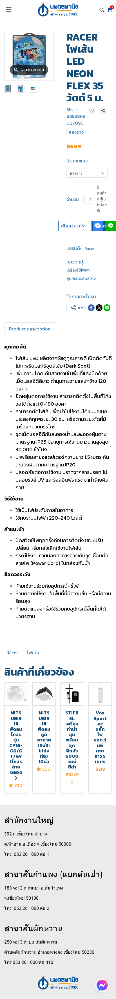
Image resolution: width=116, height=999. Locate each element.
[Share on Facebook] (91, 307)
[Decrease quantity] (85, 199)
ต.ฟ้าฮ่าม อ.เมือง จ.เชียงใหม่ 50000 (37, 844)
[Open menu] (8, 9)
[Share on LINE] (107, 307)
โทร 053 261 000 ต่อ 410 (28, 962)
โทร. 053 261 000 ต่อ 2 (26, 908)
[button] (102, 10)
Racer (89, 249)
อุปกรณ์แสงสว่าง (81, 278)
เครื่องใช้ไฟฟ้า (78, 270)
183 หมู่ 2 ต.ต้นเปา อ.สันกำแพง (33, 888)
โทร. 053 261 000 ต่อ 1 (26, 854)
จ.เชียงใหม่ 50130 (21, 898)
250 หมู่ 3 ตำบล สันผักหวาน (30, 942)
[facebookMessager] (102, 985)
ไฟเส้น (33, 652)
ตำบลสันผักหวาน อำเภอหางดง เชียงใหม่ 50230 (49, 952)
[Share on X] (99, 307)
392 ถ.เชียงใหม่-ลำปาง (25, 834)
